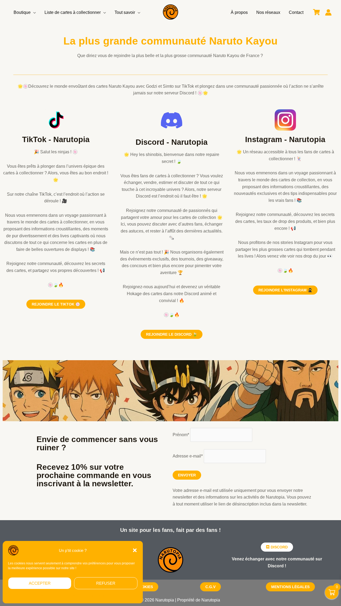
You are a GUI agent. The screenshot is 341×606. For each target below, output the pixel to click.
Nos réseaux (268, 12)
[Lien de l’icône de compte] (328, 12)
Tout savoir (125, 12)
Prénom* (181, 434)
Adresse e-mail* (188, 456)
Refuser (105, 583)
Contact (296, 12)
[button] (134, 550)
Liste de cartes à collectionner (72, 12)
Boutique (22, 12)
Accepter (40, 583)
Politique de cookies (51, 595)
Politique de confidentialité (87, 595)
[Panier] (316, 12)
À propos (239, 12)
